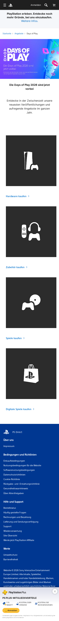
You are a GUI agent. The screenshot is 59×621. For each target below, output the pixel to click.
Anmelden (36, 5)
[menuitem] (4, 5)
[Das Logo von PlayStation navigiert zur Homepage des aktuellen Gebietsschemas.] (10, 5)
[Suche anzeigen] (46, 5)
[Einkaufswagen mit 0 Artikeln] (54, 5)
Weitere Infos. (29, 21)
